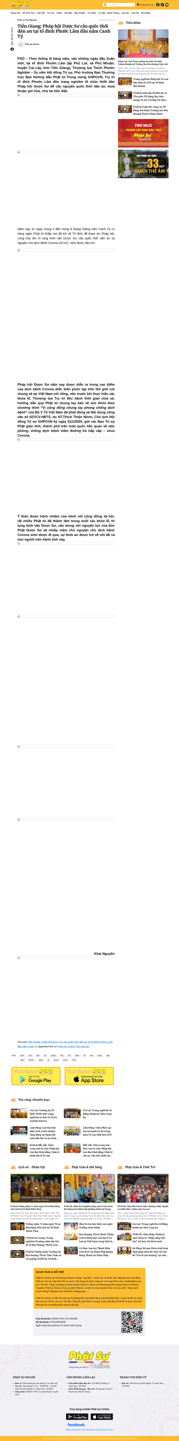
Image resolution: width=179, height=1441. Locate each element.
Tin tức (50, 13)
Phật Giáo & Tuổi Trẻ (140, 1167)
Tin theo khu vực (146, 5)
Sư (69, 1056)
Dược (56, 1060)
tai (45, 1056)
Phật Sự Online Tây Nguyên (73, 1046)
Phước (31, 1060)
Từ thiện (91, 13)
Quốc (41, 1060)
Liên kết (41, 13)
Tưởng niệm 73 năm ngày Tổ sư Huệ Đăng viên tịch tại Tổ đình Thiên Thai (43, 1227)
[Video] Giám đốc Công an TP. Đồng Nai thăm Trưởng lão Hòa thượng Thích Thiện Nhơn (150, 110)
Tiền (22, 1060)
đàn (37, 1056)
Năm (77, 1056)
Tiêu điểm (133, 23)
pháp (100, 1056)
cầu (30, 1056)
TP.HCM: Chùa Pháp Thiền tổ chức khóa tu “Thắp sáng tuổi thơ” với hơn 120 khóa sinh (148, 1238)
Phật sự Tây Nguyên (27, 20)
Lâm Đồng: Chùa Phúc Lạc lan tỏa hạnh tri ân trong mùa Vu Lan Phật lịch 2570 (97, 1131)
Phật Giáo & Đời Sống (87, 1167)
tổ (84, 1056)
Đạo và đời (80, 13)
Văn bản (68, 13)
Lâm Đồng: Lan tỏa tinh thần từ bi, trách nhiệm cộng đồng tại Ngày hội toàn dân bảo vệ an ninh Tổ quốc (43, 1134)
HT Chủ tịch (29, 13)
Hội (91, 1056)
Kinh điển (145, 13)
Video (59, 13)
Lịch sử (125, 13)
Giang (53, 1056)
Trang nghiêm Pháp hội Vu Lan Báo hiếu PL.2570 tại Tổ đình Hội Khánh (150, 82)
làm (62, 1056)
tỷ (48, 1060)
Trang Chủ (15, 13)
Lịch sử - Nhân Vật (31, 1167)
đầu (108, 1056)
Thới (74, 1060)
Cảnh (65, 1060)
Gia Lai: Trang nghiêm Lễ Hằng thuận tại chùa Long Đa (97, 1114)
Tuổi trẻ (135, 13)
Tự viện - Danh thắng (108, 13)
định (22, 1056)
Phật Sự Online (32, 44)
